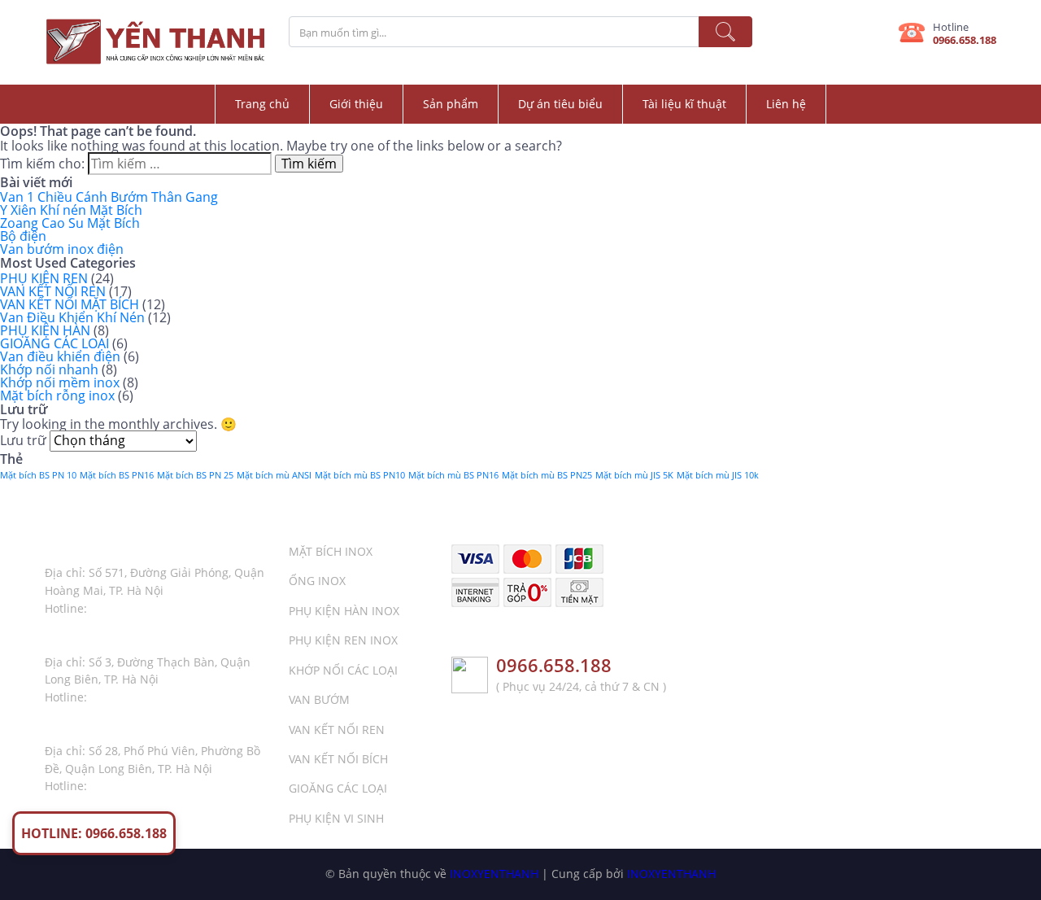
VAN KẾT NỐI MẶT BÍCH (69, 304)
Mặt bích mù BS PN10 (360, 475)
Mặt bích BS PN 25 (195, 475)
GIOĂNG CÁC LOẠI (54, 343)
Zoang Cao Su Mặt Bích (70, 223)
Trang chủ (262, 103)
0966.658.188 (964, 40)
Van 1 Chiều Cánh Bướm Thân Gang (109, 197)
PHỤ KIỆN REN (44, 278)
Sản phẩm (450, 103)
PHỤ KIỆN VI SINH (336, 818)
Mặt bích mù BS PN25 (547, 475)
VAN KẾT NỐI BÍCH (338, 759)
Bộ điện (23, 236)
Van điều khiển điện (60, 356)
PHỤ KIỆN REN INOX (343, 640)
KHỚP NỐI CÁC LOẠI (343, 670)
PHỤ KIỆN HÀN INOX (344, 610)
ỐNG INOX (317, 580)
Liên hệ (786, 103)
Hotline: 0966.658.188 (94, 833)
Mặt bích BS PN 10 (38, 475)
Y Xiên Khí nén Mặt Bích (71, 210)
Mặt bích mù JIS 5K (634, 475)
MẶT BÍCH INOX (330, 551)
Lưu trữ (23, 440)
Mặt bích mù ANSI (274, 475)
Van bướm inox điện (62, 249)
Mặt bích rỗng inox (57, 395)
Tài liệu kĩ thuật (684, 103)
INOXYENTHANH (494, 873)
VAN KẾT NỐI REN (53, 291)
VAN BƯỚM (319, 699)
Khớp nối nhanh (49, 369)
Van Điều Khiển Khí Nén (72, 317)
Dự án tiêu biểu (560, 103)
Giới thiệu (356, 103)
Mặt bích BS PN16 (117, 475)
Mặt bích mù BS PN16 (453, 475)
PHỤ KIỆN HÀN (45, 330)
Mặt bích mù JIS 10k (718, 475)
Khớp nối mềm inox (60, 382)
